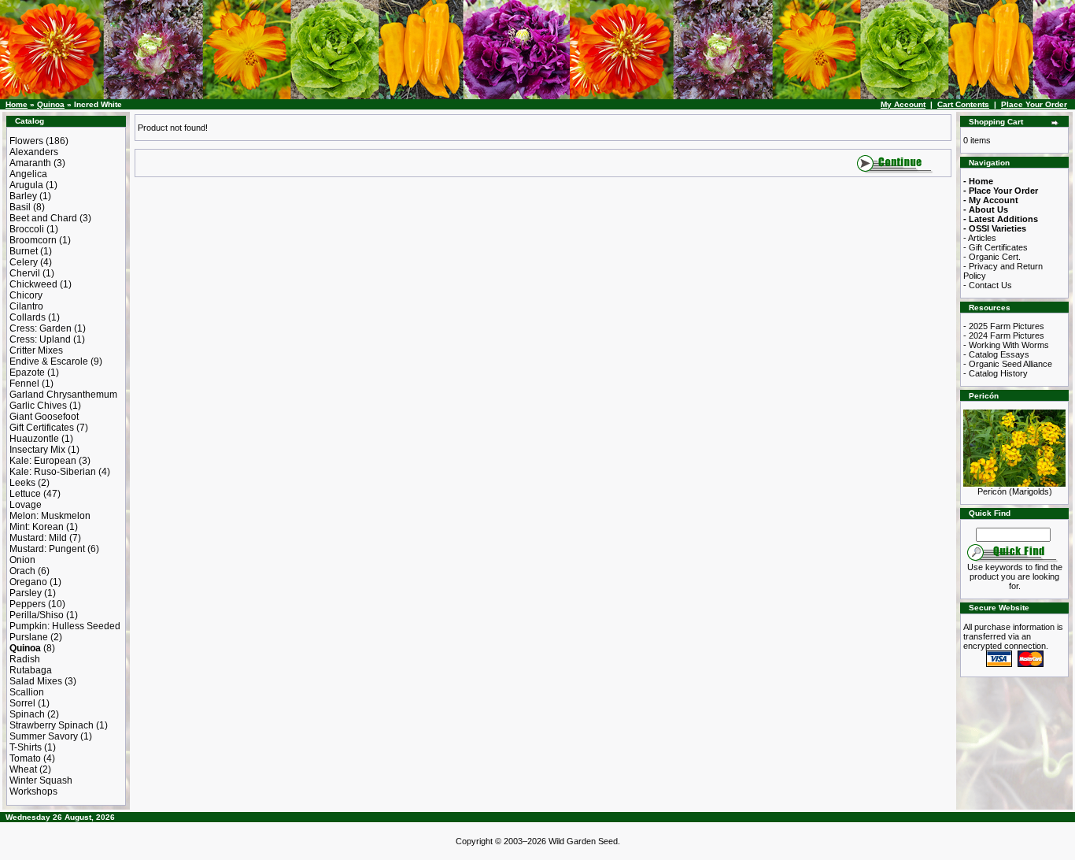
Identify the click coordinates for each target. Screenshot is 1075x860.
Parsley (25, 593)
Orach (22, 570)
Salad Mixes (35, 681)
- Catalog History (995, 373)
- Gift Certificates (995, 247)
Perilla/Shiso (36, 615)
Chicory (25, 295)
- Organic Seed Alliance (1007, 364)
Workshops (33, 791)
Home (17, 104)
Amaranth (30, 163)
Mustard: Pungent (47, 548)
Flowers (26, 140)
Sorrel (22, 703)
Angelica (28, 174)
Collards (27, 317)
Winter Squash (40, 780)
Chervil (24, 273)
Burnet (23, 251)
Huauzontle (34, 438)
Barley (23, 196)
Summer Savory (43, 736)
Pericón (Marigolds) (1014, 491)
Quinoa (51, 104)
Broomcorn (33, 240)
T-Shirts (25, 747)
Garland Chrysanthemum (63, 394)
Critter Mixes (36, 350)
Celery (23, 262)
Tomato (25, 758)
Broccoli (26, 229)
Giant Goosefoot (44, 416)
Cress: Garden (40, 328)
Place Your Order (1034, 104)
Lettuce (25, 493)
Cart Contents (963, 104)
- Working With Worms (1006, 345)
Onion (22, 559)
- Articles (979, 238)
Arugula (26, 185)
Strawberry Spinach (51, 725)
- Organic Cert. (992, 256)
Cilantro (26, 306)
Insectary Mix (37, 449)
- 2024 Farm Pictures (1003, 335)
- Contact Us (987, 285)
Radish (24, 659)
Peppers (27, 604)
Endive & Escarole (48, 361)
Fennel (24, 383)
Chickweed (33, 284)
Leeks (22, 482)
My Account (903, 104)
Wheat (23, 769)
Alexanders (33, 152)
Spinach (27, 714)
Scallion (26, 692)
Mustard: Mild (38, 537)
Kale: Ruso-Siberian (52, 471)
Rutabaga (30, 670)
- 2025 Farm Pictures (1003, 326)
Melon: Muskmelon (50, 515)
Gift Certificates (41, 427)
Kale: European (42, 460)
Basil (20, 207)
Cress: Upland (40, 339)
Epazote (27, 372)
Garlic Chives (38, 405)
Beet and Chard (43, 218)
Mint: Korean (36, 526)
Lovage (25, 504)
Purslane (28, 637)
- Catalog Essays (996, 354)
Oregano (28, 582)
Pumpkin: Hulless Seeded (64, 626)
